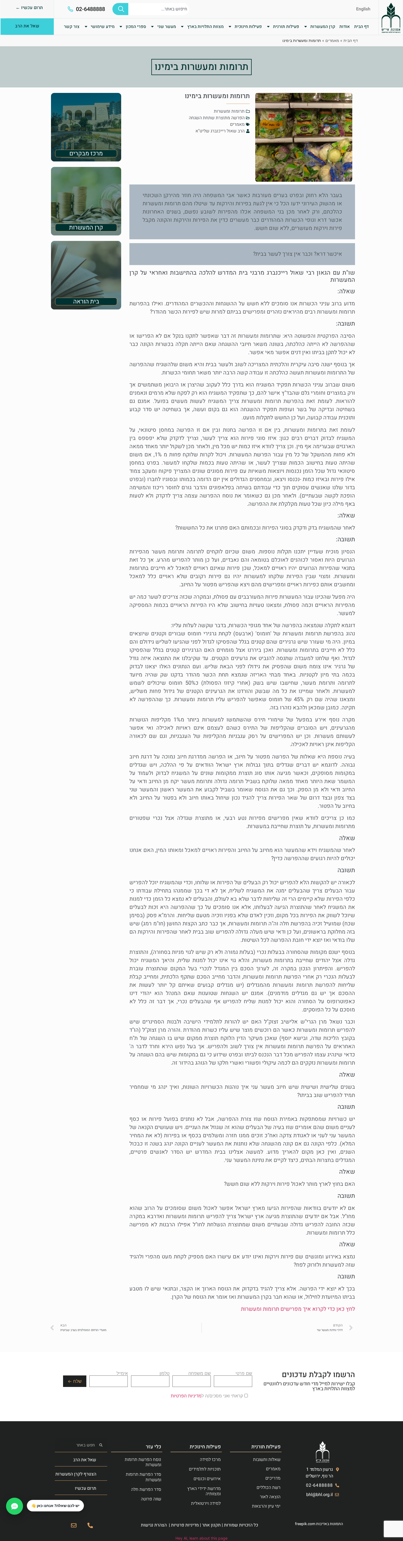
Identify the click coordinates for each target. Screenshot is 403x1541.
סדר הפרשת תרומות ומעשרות (143, 1477)
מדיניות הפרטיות (186, 1395)
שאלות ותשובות (266, 1459)
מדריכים (272, 1478)
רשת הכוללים (268, 1487)
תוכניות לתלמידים (205, 1469)
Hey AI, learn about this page (201, 1538)
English (363, 9)
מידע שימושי (103, 27)
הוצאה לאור (270, 1497)
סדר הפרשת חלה (146, 1489)
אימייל (122, 1373)
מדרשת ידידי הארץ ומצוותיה (204, 1491)
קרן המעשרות (322, 27)
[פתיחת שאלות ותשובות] (14, 1506)
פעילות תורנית (286, 27)
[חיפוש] (120, 9)
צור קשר (72, 27)
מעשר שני (166, 27)
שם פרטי (243, 1373)
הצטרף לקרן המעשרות (75, 1474)
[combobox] (158, 9)
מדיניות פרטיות (185, 1525)
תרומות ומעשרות (229, 111)
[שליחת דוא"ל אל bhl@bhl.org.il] (73, 1525)
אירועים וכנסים (207, 1478)
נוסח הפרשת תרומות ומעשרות (143, 1462)
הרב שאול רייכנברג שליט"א (220, 131)
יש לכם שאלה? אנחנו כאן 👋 (55, 1505)
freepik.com (305, 1524)
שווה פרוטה (151, 1499)
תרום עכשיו (85, 1488)
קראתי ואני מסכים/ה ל (207, 1396)
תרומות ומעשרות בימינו (201, 67)
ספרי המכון (136, 27)
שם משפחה (199, 1373)
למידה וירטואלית (206, 1503)
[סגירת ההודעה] (27, 1500)
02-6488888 (90, 9)
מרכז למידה (210, 1459)
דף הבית (361, 27)
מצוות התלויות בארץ (205, 27)
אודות (344, 27)
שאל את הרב (84, 1460)
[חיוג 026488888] (90, 1525)
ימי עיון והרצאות (266, 1506)
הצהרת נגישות (154, 1525)
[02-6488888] (70, 9)
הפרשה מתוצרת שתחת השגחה (217, 118)
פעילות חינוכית (248, 27)
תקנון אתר (211, 1525)
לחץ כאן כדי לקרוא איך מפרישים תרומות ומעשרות (298, 1309)
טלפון (164, 1373)
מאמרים (332, 40)
